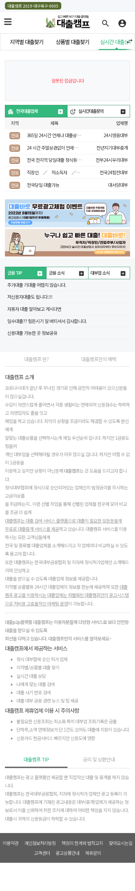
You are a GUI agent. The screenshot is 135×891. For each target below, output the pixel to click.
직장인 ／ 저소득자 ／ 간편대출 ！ (65, 172)
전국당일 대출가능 (43, 185)
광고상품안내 (67, 853)
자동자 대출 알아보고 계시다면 (34, 309)
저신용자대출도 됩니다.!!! (29, 296)
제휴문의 (93, 853)
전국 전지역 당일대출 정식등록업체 (58, 160)
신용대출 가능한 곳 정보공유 (32, 333)
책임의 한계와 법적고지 (82, 843)
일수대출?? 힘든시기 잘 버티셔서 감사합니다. (47, 321)
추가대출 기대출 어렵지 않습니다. (36, 285)
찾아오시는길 (120, 843)
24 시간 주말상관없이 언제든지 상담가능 (62, 147)
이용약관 (10, 843)
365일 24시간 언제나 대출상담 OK (57, 135)
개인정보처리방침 (40, 843)
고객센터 (42, 853)
